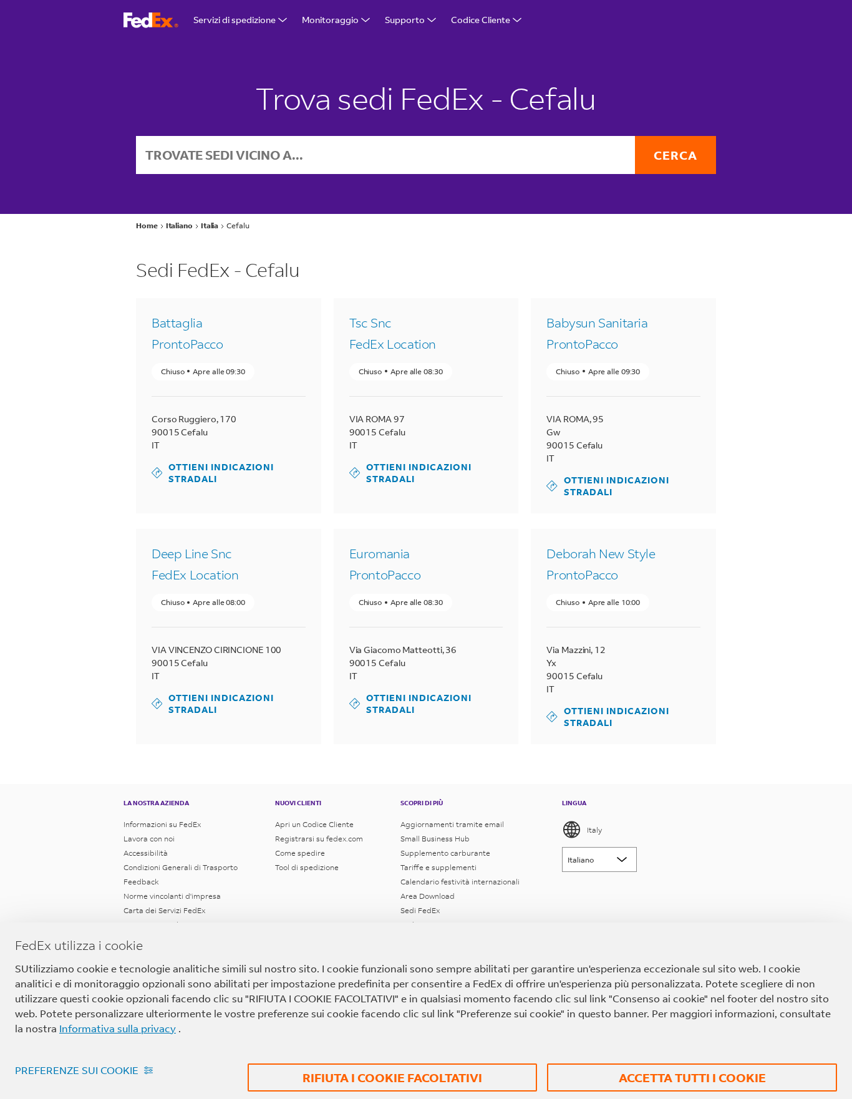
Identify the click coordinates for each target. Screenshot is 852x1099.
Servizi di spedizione (234, 20)
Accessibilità (145, 853)
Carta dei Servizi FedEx (164, 910)
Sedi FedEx (420, 910)
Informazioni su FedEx (162, 824)
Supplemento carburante (445, 853)
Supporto (405, 20)
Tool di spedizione (307, 867)
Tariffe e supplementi (438, 867)
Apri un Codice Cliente (314, 824)
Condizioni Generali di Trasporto (180, 867)
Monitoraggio (330, 20)
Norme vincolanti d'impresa (172, 896)
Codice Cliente (480, 20)
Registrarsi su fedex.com (319, 838)
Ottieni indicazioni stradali (213, 473)
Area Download (427, 896)
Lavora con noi (149, 838)
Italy (594, 830)
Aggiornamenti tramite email (452, 824)
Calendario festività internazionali (460, 881)
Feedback (141, 881)
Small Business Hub (435, 838)
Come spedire (300, 853)
